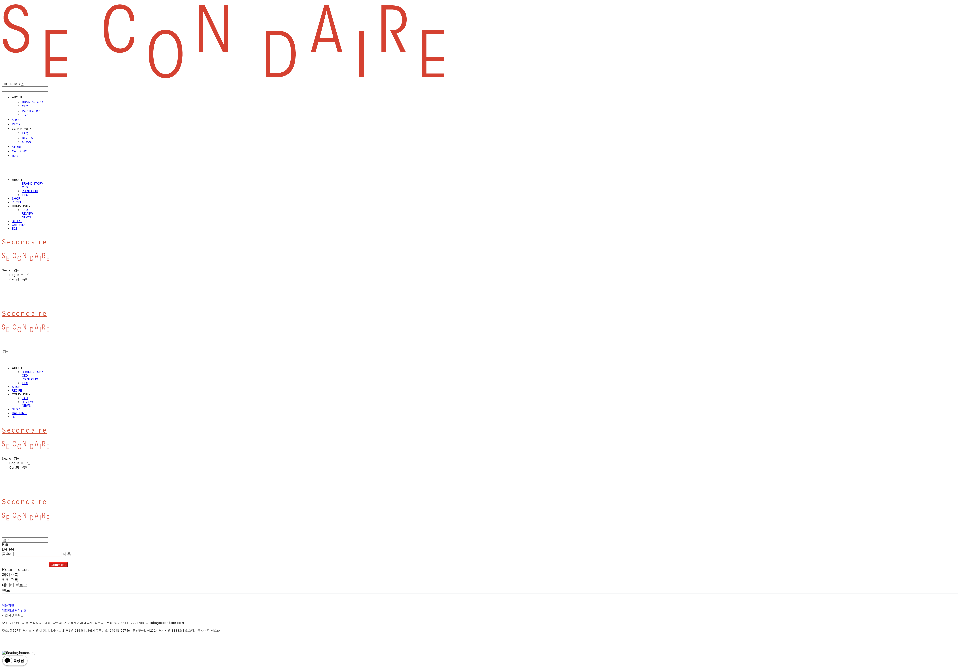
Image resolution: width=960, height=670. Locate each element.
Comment (58, 565)
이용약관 (8, 605)
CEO (25, 106)
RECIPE (17, 124)
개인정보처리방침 (14, 610)
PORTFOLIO (31, 110)
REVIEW (28, 137)
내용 (67, 554)
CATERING (19, 151)
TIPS (25, 115)
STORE (17, 146)
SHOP (16, 119)
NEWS (26, 142)
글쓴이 (8, 554)
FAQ (25, 133)
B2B (15, 155)
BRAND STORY (32, 101)
